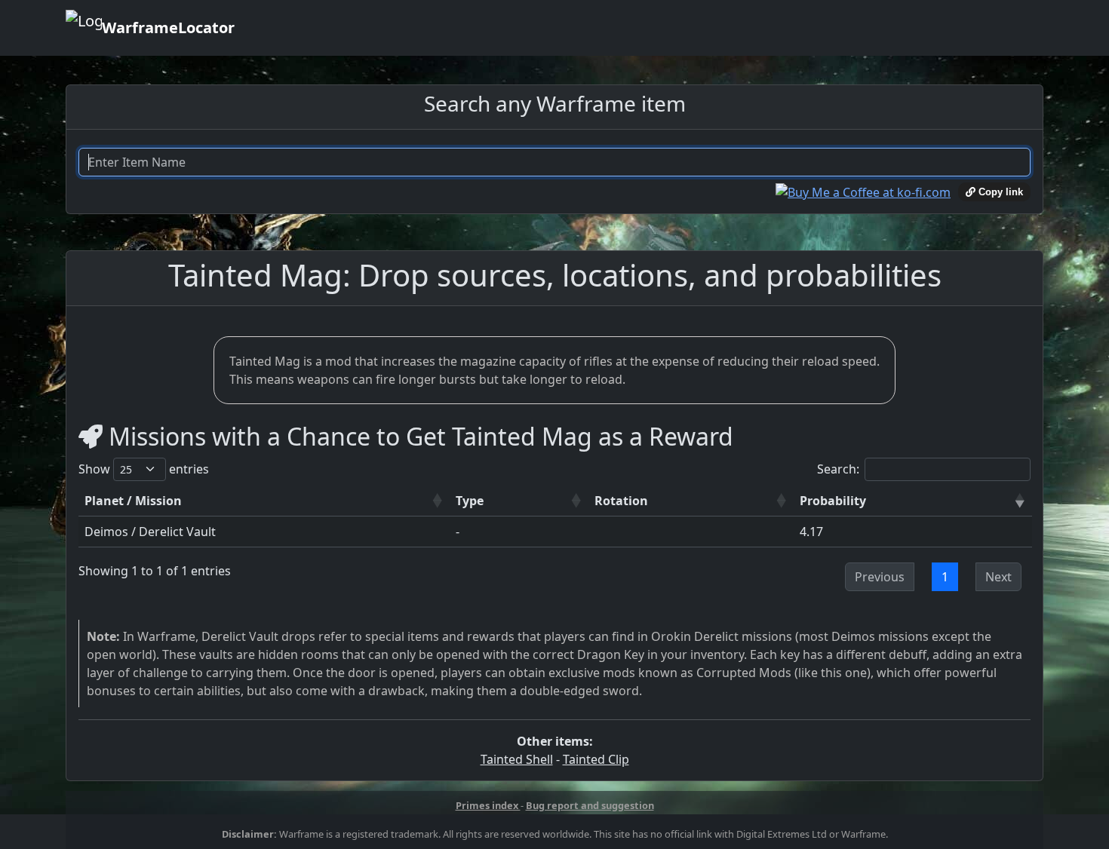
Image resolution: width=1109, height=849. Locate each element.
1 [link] (945, 577)
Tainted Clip (596, 759)
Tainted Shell (517, 759)
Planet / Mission (133, 500)
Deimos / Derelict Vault (150, 531)
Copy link (999, 192)
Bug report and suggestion (590, 805)
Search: (838, 469)
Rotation (621, 500)
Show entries (143, 469)
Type (470, 500)
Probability (833, 500)
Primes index (488, 805)
